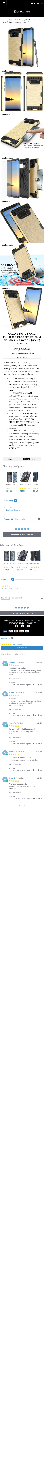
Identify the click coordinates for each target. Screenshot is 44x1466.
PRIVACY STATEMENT (17, 623)
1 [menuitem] (19, 806)
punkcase (22, 343)
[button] (13, 682)
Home (5, 20)
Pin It (33, 460)
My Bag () (38, 4)
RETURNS (19, 620)
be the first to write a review (22, 534)
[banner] (22, 11)
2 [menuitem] (22, 806)
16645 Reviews (17, 644)
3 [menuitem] (24, 806)
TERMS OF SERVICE (32, 620)
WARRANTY (31, 623)
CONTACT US (9, 620)
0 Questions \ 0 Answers (13, 510)
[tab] (8, 519)
